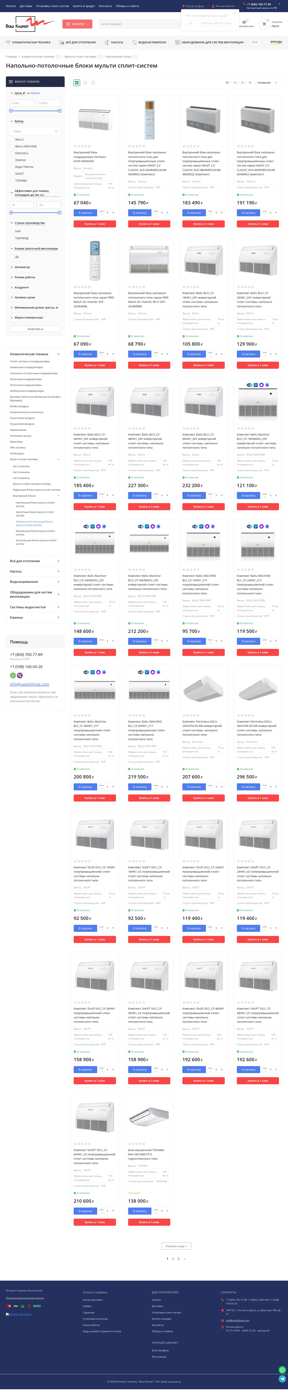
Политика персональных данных (25, 1298)
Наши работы (91, 1325)
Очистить (35, 329)
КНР (18, 231)
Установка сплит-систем (166, 1312)
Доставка (157, 1306)
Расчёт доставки (93, 1300)
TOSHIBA (21, 180)
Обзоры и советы (162, 1331)
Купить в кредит (162, 1318)
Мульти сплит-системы (80, 56)
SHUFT (19, 173)
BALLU (19, 139)
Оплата (156, 1300)
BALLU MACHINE (26, 146)
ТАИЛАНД (21, 238)
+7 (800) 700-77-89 (259, 4)
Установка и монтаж (95, 1318)
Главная (11, 56)
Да (17, 257)
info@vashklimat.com (29, 684)
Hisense (20, 160)
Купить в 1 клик (95, 223)
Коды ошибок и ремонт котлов (102, 1331)
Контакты (158, 1325)
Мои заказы (159, 1356)
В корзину (85, 213)
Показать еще (175, 1246)
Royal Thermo (24, 167)
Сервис (87, 1306)
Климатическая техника (38, 56)
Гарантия (88, 1312)
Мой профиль (160, 1350)
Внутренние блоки (118, 56)
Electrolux (21, 153)
